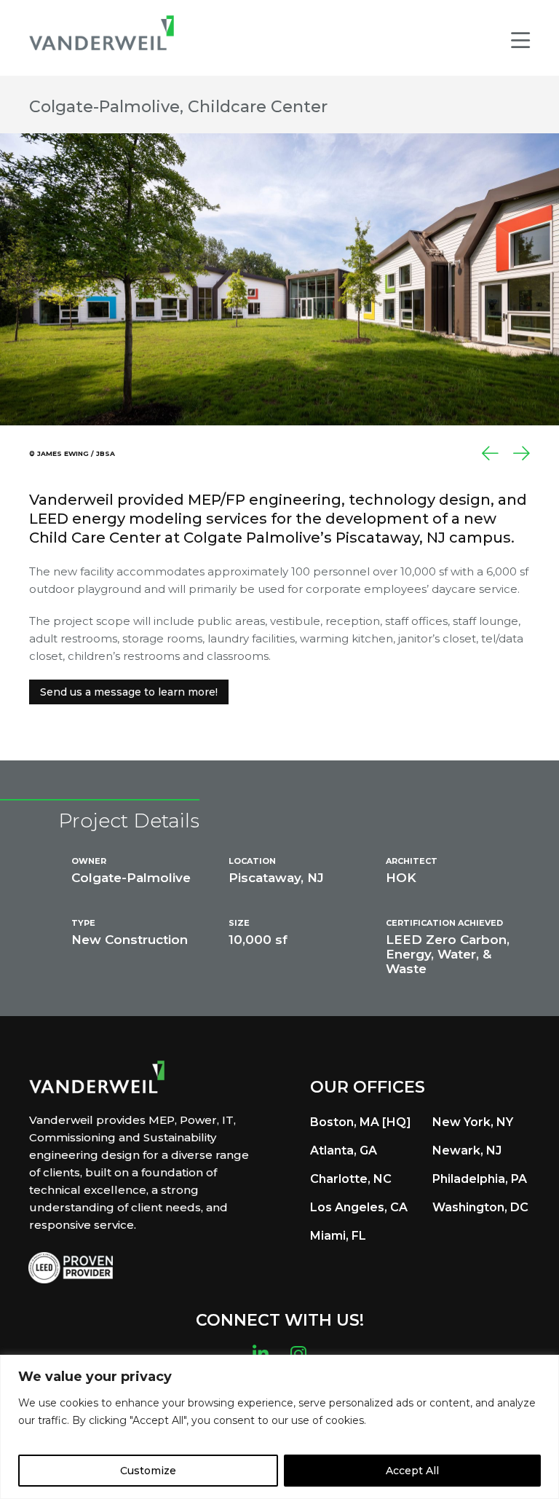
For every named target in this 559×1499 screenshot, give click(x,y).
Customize (148, 1470)
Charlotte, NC (351, 1179)
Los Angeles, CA (359, 1207)
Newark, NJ (466, 1150)
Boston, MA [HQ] (360, 1122)
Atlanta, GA (343, 1150)
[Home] (101, 32)
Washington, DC (480, 1207)
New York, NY (472, 1122)
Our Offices (367, 1087)
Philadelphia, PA (479, 1179)
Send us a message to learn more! (129, 692)
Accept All (412, 1470)
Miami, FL (338, 1236)
